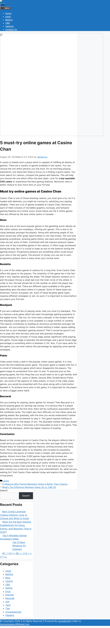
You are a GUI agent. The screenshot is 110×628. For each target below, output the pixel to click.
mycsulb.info (64, 621)
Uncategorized (13, 612)
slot (7, 601)
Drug (7, 591)
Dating (8, 588)
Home (8, 13)
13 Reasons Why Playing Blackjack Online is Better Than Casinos (34, 484)
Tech (8, 605)
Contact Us (11, 29)
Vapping (9, 26)
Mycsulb (9, 598)
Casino (5, 480)
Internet (9, 594)
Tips (7, 608)
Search (4, 490)
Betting (9, 19)
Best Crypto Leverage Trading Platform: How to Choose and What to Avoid (14, 515)
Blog (7, 577)
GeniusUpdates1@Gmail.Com (15, 624)
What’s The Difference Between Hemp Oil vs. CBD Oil (29, 487)
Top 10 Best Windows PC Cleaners (19, 546)
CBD (7, 23)
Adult (8, 16)
